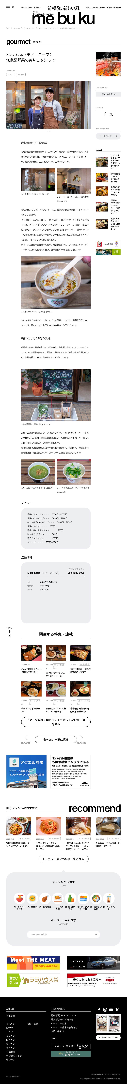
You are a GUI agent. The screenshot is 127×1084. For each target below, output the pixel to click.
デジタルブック (14, 1055)
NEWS (9, 1028)
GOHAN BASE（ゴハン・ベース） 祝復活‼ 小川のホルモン (116, 206)
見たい (30, 7)
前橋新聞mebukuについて (64, 1015)
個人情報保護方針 (13, 1077)
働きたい (110, 7)
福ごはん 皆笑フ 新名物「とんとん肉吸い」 (115, 191)
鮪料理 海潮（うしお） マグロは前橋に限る (115, 178)
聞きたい (37, 7)
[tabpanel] (48, 105)
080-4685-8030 (76, 572)
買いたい (96, 7)
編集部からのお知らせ (62, 1019)
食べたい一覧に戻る (56, 739)
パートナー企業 (59, 1023)
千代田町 (21, 74)
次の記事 (81, 743)
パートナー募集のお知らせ (64, 1027)
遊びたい (88, 7)
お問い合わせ (57, 1031)
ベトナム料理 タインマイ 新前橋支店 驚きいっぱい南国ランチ (115, 161)
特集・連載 (32, 1024)
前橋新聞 (117, 7)
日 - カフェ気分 (29, 28)
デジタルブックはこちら (108, 1037)
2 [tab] (49, 131)
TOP (8, 28)
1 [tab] (47, 131)
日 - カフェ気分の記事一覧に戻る (63, 859)
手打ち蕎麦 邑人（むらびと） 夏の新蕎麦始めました (116, 224)
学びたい (103, 7)
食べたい (24, 7)
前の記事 (25, 743)
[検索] (116, 136)
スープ (10, 74)
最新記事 (10, 1016)
